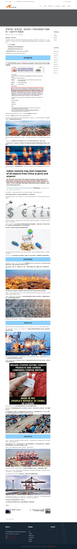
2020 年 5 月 (56, 62)
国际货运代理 (50, 6)
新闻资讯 (63, 6)
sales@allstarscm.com (12, 536)
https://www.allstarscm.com (12, 538)
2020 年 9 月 (56, 53)
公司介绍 (44, 6)
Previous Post (16, 509)
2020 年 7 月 (56, 57)
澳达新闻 (21, 34)
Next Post (37, 510)
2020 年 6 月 (56, 60)
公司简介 (30, 533)
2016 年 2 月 (56, 70)
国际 (8, 505)
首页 (40, 6)
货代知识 (55, 39)
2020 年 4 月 (56, 64)
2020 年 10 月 (56, 51)
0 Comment (16, 34)
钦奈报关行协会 (24, 62)
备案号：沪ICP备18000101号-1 (50, 546)
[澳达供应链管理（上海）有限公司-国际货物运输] (12, 3)
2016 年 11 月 (56, 66)
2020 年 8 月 (56, 55)
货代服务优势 (57, 6)
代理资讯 (55, 35)
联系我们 (69, 6)
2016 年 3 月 (56, 68)
